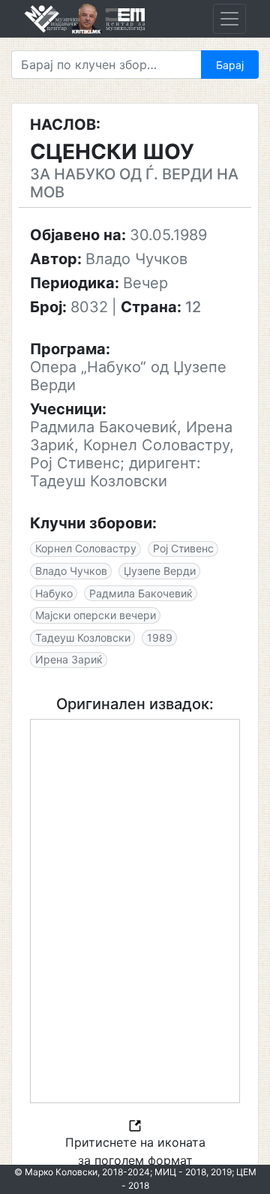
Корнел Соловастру (85, 548)
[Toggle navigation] (229, 19)
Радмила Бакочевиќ (141, 593)
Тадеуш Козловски (82, 637)
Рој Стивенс (183, 548)
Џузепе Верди (160, 570)
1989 (159, 637)
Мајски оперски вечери (95, 615)
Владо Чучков (71, 570)
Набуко (54, 593)
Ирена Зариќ (69, 659)
